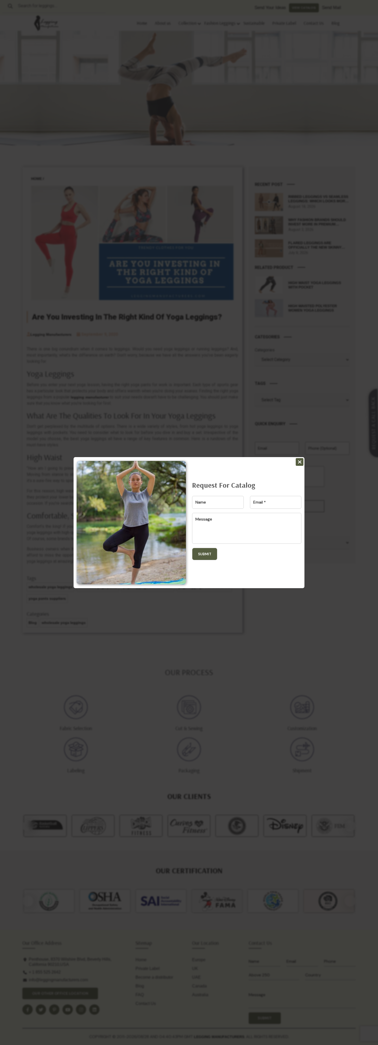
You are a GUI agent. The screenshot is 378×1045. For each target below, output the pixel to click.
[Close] (299, 462)
